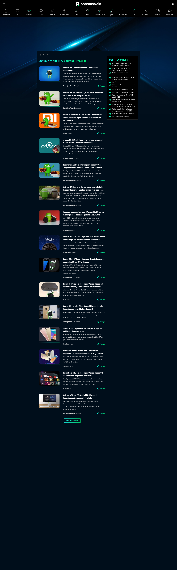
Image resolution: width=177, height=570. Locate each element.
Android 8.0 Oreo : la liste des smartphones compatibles (81, 69)
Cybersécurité (99, 14)
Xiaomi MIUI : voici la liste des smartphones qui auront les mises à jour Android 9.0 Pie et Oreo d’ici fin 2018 (82, 117)
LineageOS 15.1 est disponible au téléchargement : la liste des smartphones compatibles (83, 141)
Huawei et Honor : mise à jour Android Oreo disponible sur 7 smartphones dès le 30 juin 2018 (83, 352)
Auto (41, 14)
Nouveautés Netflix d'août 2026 (122, 89)
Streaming (123, 14)
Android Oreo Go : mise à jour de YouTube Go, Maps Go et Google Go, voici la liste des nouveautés (84, 238)
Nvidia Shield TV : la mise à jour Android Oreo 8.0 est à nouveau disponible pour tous (83, 374)
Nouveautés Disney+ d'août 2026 (123, 92)
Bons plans (64, 14)
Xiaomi (65, 133)
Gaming (29, 14)
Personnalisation (68, 158)
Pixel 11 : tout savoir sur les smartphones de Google (120, 69)
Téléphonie (6, 14)
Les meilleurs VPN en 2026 (121, 116)
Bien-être (169, 14)
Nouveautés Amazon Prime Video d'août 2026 (123, 96)
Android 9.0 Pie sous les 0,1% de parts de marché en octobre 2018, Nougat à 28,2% (83, 94)
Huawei (65, 366)
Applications (66, 252)
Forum (158, 14)
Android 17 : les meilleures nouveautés (120, 74)
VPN (87, 14)
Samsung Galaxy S (68, 277)
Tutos (76, 14)
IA (134, 14)
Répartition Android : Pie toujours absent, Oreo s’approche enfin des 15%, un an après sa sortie (82, 166)
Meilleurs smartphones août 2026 (123, 114)
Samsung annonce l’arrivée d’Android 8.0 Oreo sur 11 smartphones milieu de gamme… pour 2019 (83, 213)
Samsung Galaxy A (68, 322)
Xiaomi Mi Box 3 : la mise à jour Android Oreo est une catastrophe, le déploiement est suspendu (83, 285)
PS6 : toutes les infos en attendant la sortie (123, 86)
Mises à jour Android (69, 86)
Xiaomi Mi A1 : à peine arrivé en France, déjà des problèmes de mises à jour (83, 330)
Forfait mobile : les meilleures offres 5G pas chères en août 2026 (123, 105)
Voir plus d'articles (72, 420)
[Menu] (4, 4)
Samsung (65, 230)
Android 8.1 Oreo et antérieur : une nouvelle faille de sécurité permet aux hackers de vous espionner (83, 188)
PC (17, 14)
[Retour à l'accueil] (88, 4)
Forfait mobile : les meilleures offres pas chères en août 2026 (122, 110)
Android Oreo (47, 55)
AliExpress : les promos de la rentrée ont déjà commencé (121, 65)
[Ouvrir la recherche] (173, 4)
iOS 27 (114, 82)
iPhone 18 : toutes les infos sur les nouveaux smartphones (123, 78)
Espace (52, 14)
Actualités (146, 14)
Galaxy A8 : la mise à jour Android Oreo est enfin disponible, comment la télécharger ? (83, 307)
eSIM (110, 15)
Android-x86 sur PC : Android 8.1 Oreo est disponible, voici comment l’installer (80, 396)
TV (63, 299)
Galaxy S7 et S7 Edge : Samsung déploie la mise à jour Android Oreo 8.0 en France (83, 260)
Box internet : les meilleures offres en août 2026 (123, 101)
